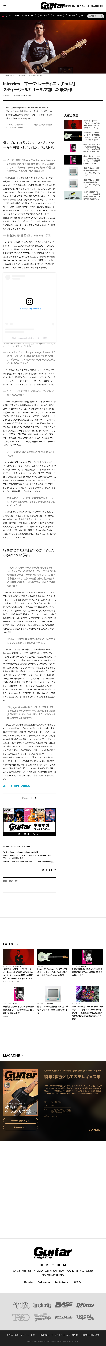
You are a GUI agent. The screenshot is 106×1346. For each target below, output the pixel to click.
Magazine (13, 1056)
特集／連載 (57, 16)
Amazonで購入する (20, 1121)
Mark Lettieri (35, 862)
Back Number (44, 1282)
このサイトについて (62, 1335)
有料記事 (43, 16)
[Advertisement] (53, 1175)
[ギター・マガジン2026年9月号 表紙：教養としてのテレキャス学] (20, 1114)
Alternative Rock (10, 982)
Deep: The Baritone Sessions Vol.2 (24, 852)
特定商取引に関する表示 (90, 1335)
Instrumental (33, 75)
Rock (20, 982)
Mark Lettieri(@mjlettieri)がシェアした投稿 (29, 338)
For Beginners (61, 1282)
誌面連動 (89, 1271)
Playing (70, 1271)
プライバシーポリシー (29, 1335)
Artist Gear (51, 1271)
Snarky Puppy (48, 862)
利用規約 (75, 1335)
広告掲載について (46, 1335)
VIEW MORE (96, 1130)
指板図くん (77, 1282)
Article (50, 1004)
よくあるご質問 (12, 1335)
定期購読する (21, 1127)
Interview (71, 16)
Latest (11, 944)
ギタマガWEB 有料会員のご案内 (21, 16)
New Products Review (53, 1275)
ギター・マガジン (9, 75)
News (83, 966)
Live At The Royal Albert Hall (16, 862)
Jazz (41, 75)
